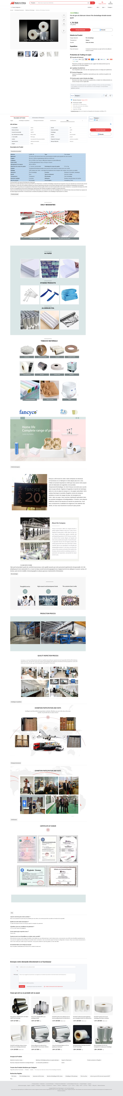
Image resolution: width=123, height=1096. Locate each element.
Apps (103, 7)
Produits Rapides (83, 1083)
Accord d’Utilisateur (50, 1083)
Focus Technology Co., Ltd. (61, 1088)
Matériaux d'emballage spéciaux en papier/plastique (47, 1060)
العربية (69, 1085)
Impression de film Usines (38, 1076)
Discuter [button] (103, 29)
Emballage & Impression (19, 10)
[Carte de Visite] (110, 124)
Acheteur (90, 7)
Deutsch (59, 1085)
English (28, 1085)
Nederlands (64, 1085)
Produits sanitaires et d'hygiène (94, 1060)
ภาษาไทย (85, 1085)
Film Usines (13, 1076)
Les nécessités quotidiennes (42, 1062)
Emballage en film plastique (71, 1076)
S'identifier (110, 3)
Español (33, 1085)
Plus (11, 1078)
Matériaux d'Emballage (29, 10)
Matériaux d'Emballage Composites (43, 10)
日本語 (77, 1085)
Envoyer (22, 986)
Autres (63, 1062)
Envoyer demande (80, 29)
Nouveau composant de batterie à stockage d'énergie (22, 1062)
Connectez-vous (74, 111)
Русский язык (49, 1085)
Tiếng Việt (94, 1085)
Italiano (54, 1085)
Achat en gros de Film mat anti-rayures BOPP (100, 1076)
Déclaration (42, 1083)
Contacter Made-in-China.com (73, 1083)
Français (43, 1085)
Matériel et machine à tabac (16, 1060)
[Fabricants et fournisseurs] (18, 2)
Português (38, 1085)
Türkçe (89, 1085)
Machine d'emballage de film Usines (54, 1076)
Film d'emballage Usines (24, 1076)
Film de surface (84, 1076)
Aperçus (89, 1083)
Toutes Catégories (16, 7)
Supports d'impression (66, 1060)
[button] (82, 120)
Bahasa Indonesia (101, 1085)
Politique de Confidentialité (60, 1083)
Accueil (11, 10)
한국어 (73, 1085)
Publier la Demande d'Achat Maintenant (53, 986)
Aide (98, 7)
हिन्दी (81, 1085)
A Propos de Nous (35, 1083)
